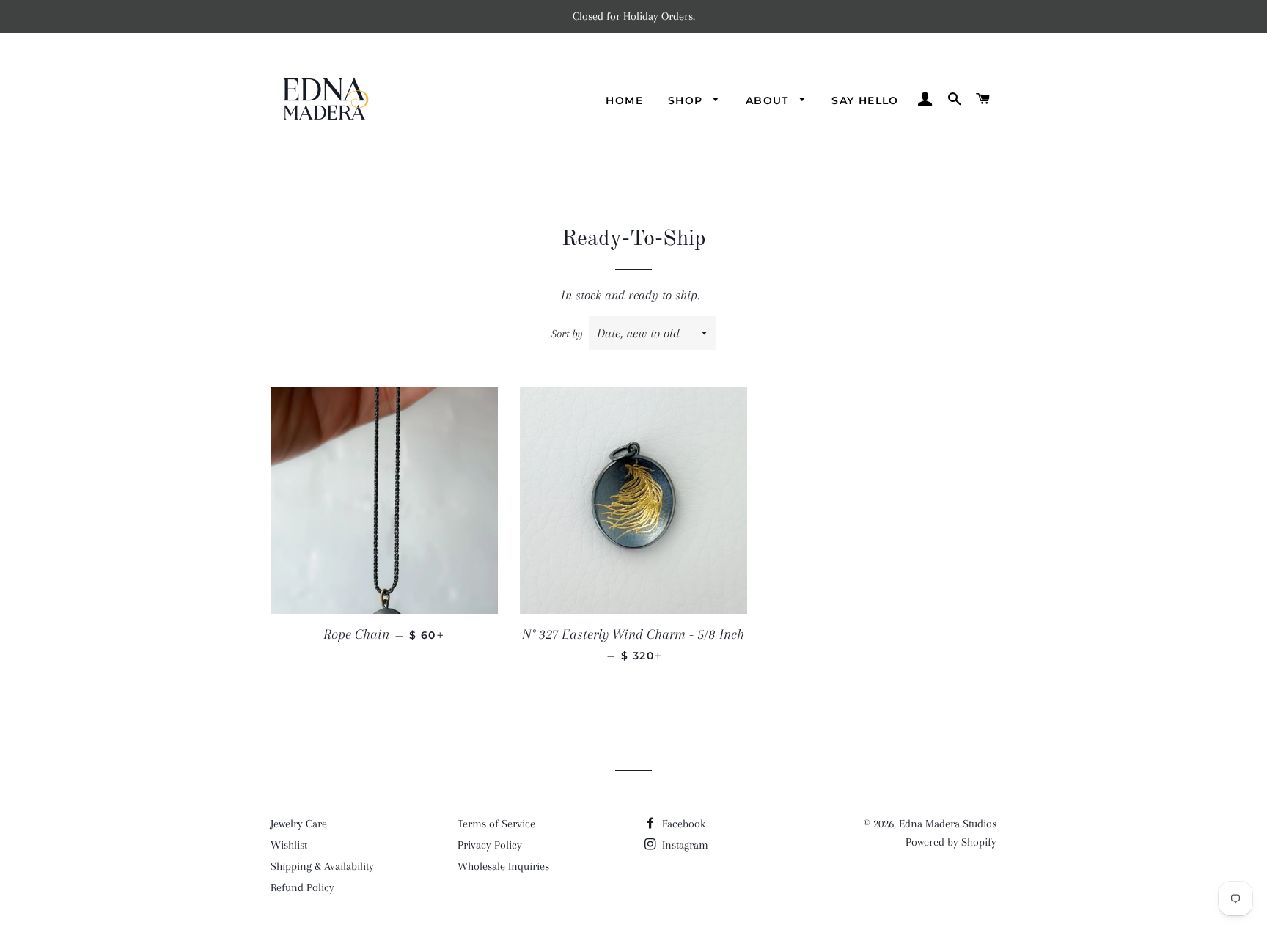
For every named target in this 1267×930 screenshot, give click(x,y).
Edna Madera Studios (947, 823)
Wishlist (289, 845)
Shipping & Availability (322, 866)
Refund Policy (302, 887)
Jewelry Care (299, 823)
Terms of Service (496, 823)
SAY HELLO (865, 100)
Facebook (682, 823)
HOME (624, 100)
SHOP (687, 100)
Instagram (683, 845)
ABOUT (769, 100)
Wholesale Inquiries (503, 866)
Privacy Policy (490, 845)
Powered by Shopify (951, 842)
